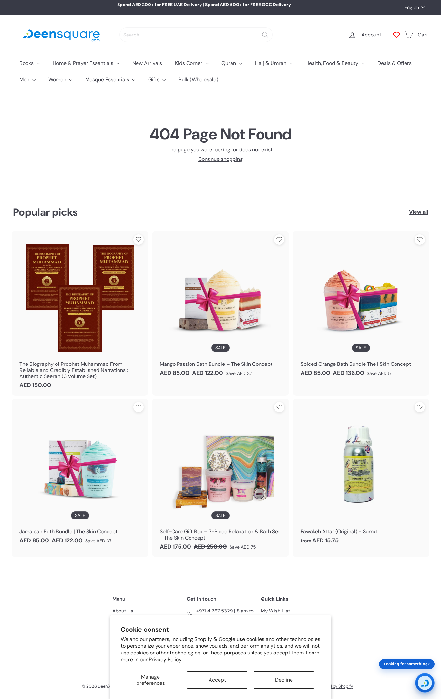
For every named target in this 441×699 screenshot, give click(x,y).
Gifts (154, 79)
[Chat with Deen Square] (425, 683)
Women (57, 79)
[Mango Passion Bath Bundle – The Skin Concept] (220, 307)
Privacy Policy (165, 659)
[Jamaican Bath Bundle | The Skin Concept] (80, 475)
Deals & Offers (394, 63)
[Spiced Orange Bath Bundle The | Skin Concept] (361, 307)
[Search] (265, 34)
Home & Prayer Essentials (84, 63)
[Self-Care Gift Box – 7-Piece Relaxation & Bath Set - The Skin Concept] (220, 478)
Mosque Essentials (107, 79)
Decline (284, 679)
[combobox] (196, 34)
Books (27, 63)
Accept (217, 679)
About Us (122, 611)
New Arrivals (147, 63)
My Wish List (275, 611)
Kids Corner (189, 63)
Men (25, 79)
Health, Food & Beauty (332, 63)
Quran (229, 63)
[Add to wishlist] (138, 239)
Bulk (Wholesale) (198, 79)
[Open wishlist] (396, 34)
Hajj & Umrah (271, 63)
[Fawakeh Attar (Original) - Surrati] (361, 475)
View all (418, 212)
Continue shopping (220, 159)
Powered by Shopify (334, 686)
